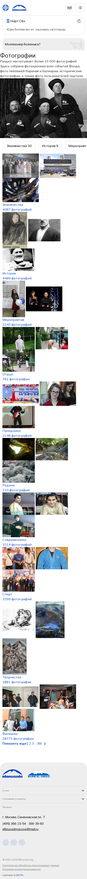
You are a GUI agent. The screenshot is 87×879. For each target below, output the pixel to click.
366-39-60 (36, 823)
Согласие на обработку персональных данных (30, 865)
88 (39, 743)
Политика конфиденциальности (21, 869)
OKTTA (19, 875)
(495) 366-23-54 (14, 823)
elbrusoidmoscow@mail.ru (20, 829)
